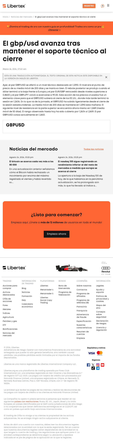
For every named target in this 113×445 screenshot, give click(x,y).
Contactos (82, 290)
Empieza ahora (56, 234)
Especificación (84, 321)
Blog (24, 288)
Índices (6, 313)
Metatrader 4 (46, 290)
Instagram (97, 365)
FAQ (24, 300)
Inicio (5, 17)
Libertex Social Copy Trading (46, 300)
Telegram (97, 368)
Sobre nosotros (84, 286)
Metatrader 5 (46, 294)
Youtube (102, 365)
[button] (108, 6)
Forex (5, 305)
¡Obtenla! (53, 29)
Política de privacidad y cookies (102, 298)
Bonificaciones (10, 329)
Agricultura (8, 317)
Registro (89, 6)
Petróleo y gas (10, 321)
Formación (27, 296)
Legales (100, 286)
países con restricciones (26, 401)
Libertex (44, 286)
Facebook (88, 365)
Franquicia (82, 311)
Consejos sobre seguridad (101, 314)
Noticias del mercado (21, 17)
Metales (7, 309)
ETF (4, 325)
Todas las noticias (94, 149)
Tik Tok (93, 368)
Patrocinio (82, 307)
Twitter (93, 365)
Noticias (26, 292)
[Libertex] (14, 6)
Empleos (81, 338)
